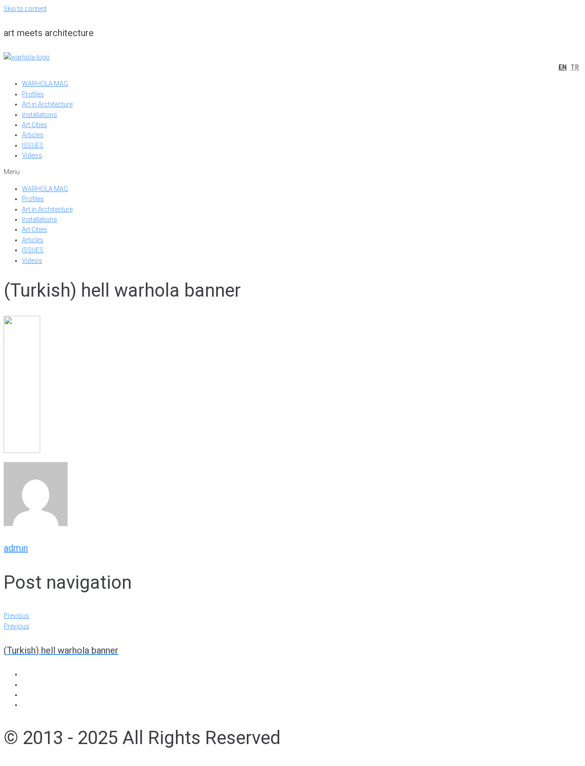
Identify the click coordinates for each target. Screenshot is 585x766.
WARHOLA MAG (45, 83)
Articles (32, 134)
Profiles (33, 94)
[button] (292, 172)
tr (574, 67)
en (562, 67)
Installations (39, 114)
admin (16, 548)
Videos (32, 155)
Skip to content (25, 8)
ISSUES (32, 145)
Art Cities (34, 124)
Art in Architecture (47, 104)
